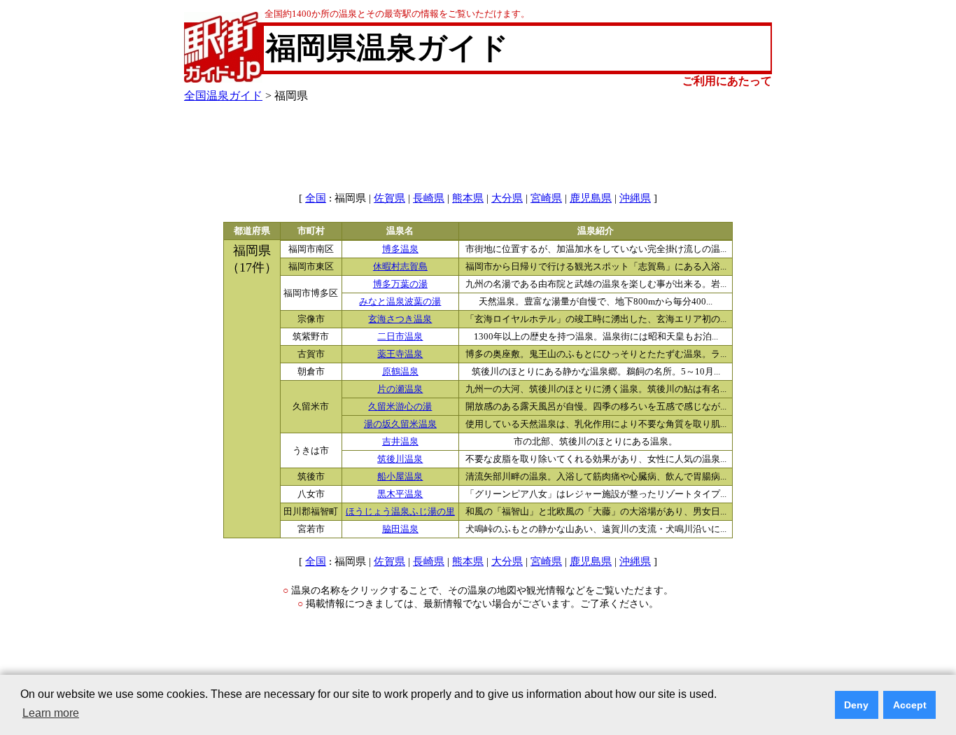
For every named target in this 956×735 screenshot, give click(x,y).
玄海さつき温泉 (400, 319)
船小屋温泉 (400, 477)
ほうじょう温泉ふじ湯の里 (400, 512)
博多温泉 (400, 249)
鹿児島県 (591, 198)
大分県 (507, 198)
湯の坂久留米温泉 (400, 424)
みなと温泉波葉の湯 (400, 302)
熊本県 (468, 198)
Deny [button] (856, 704)
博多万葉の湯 (400, 284)
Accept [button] (910, 704)
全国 (315, 198)
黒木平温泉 (400, 494)
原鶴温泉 (400, 372)
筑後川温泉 (400, 459)
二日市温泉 (400, 337)
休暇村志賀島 (400, 267)
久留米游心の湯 (400, 407)
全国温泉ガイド (223, 96)
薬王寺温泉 (400, 354)
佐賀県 (389, 198)
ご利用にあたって (727, 81)
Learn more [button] (50, 713)
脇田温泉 (400, 529)
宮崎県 (546, 198)
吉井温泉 (400, 442)
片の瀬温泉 (400, 389)
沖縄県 (635, 198)
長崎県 (428, 198)
